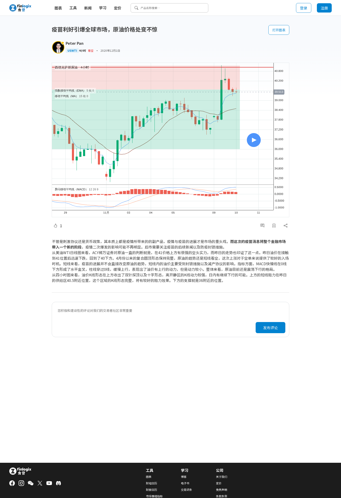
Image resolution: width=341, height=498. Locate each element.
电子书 (185, 483)
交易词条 (186, 490)
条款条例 (221, 496)
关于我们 (221, 477)
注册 (324, 8)
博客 (184, 477)
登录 (303, 8)
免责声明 (221, 490)
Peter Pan (75, 43)
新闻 (88, 8)
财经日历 (151, 483)
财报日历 (151, 490)
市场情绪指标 (154, 496)
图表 (58, 8)
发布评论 (270, 327)
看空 (90, 50)
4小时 (82, 50)
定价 (117, 8)
